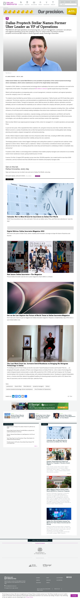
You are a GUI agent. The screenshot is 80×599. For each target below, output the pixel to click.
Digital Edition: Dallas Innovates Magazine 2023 (25, 231)
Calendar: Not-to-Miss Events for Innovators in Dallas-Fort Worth (32, 217)
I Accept (74, 595)
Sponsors (67, 2)
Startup (53, 4)
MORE (35, 446)
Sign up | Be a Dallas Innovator (43, 588)
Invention (46, 4)
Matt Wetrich (27, 386)
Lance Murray (11, 76)
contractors (9, 386)
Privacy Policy (40, 590)
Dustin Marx (18, 386)
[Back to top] (74, 589)
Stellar (48, 386)
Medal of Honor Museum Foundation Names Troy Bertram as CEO (17, 417)
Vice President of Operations (43, 389)
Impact (40, 4)
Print (71, 396)
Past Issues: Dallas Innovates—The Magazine (24, 274)
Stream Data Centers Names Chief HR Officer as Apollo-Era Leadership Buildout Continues (20, 431)
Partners (73, 2)
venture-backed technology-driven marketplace (19, 389)
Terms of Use (57, 588)
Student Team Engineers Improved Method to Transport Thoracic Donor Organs (58, 463)
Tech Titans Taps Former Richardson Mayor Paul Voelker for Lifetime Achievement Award (20, 439)
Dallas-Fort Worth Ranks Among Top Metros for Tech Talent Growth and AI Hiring (58, 523)
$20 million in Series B (41, 88)
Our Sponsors (59, 577)
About (62, 2)
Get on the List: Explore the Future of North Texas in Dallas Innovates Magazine (38, 315)
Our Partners (59, 580)
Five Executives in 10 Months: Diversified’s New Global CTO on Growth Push (20, 442)
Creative (27, 4)
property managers (38, 386)
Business (21, 4)
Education (34, 4)
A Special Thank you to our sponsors (40, 540)
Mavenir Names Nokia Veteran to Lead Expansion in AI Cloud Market (67, 417)
